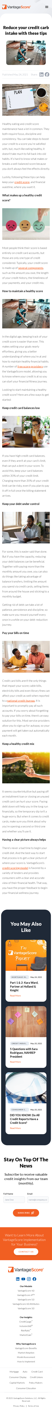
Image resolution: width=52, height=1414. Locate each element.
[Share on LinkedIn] (41, 74)
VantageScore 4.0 (26, 1290)
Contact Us (26, 1251)
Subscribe (24, 1213)
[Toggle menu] (47, 7)
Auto (25, 1371)
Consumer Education (26, 1388)
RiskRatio (26, 1330)
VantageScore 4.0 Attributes (26, 1304)
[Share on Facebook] (47, 74)
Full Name (8, 1193)
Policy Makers (35, 1382)
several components (30, 267)
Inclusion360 (26, 1326)
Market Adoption (26, 1352)
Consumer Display (17, 1377)
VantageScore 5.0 (26, 1299)
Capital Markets (17, 1382)
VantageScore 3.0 (26, 1308)
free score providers (30, 366)
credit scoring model (15, 867)
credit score (22, 182)
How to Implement (26, 1361)
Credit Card (37, 1371)
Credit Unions (36, 1377)
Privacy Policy (19, 1406)
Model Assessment (26, 1357)
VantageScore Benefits (26, 1348)
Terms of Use (33, 1406)
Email (29, 1193)
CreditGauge (26, 1321)
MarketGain (26, 1335)
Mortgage (14, 1371)
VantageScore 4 (26, 1295)
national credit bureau (21, 700)
